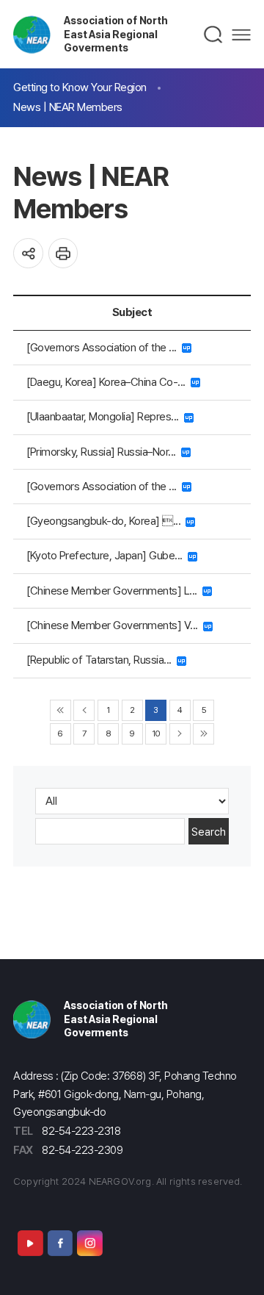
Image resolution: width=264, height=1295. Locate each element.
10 (156, 733)
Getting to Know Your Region (80, 87)
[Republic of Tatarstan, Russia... (101, 660)
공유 (28, 253)
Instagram (89, 1242)
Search (208, 831)
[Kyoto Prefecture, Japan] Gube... (107, 555)
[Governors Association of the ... (104, 347)
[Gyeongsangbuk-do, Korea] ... (106, 521)
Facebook (60, 1242)
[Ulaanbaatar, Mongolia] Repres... (105, 416)
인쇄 (63, 253)
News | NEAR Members (67, 107)
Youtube (30, 1242)
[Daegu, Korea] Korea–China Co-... (108, 382)
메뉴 (241, 35)
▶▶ (203, 734)
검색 (213, 34)
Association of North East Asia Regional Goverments (115, 34)
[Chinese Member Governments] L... (114, 591)
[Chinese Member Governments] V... (114, 625)
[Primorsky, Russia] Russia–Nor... (103, 452)
